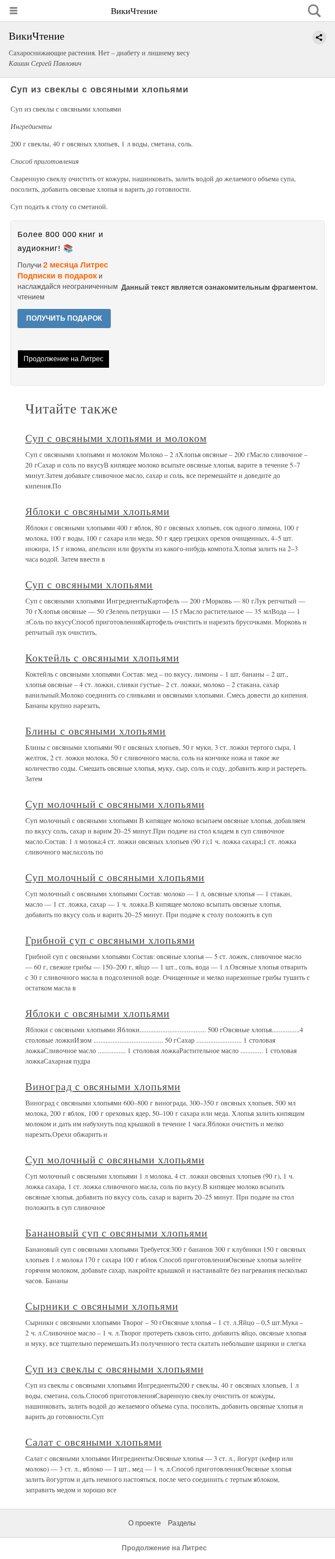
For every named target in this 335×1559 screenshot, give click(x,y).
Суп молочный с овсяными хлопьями (115, 804)
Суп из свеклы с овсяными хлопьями (114, 1369)
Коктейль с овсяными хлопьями (102, 657)
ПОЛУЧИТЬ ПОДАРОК (64, 318)
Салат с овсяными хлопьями (93, 1442)
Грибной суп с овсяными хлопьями (110, 940)
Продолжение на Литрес (63, 359)
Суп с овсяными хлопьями (89, 584)
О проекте (144, 1523)
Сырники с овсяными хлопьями (101, 1306)
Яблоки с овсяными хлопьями (97, 511)
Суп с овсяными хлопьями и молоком (116, 438)
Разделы (182, 1523)
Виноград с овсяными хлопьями (103, 1086)
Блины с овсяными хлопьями (95, 731)
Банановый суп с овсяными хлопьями (116, 1233)
